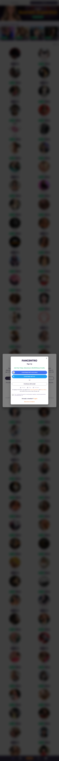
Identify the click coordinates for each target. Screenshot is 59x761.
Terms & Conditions (34, 389)
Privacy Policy (43, 389)
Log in (35, 398)
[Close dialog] (47, 358)
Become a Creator (29, 401)
